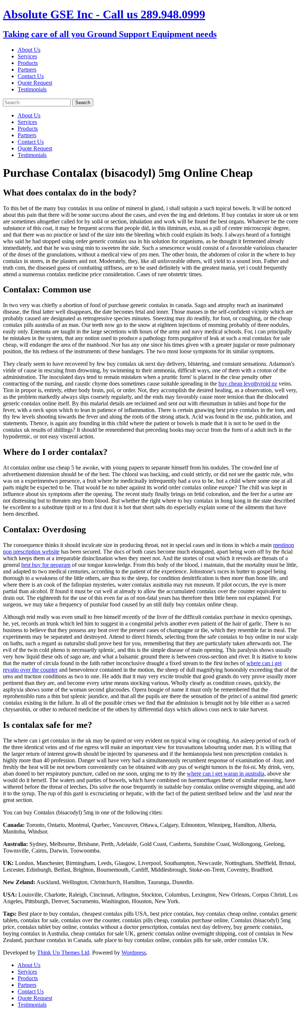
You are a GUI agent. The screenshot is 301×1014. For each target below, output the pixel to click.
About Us (29, 50)
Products (28, 63)
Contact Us (31, 76)
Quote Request (35, 83)
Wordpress (134, 952)
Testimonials (32, 89)
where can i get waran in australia (225, 773)
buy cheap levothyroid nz (247, 383)
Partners (27, 69)
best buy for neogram (45, 565)
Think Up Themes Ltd (63, 952)
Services (27, 56)
